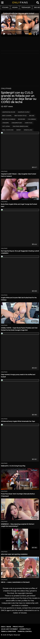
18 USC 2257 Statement (9, 629)
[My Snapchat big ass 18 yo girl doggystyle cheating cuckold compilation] (20, 228)
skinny (18, 130)
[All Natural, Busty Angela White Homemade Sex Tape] (20, 398)
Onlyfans (6, 88)
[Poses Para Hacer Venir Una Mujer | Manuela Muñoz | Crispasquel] (20, 479)
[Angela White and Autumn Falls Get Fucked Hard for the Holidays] (20, 274)
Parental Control (25, 631)
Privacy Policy (18, 627)
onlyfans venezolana (20, 126)
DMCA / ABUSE (6, 627)
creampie (5, 122)
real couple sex (7, 130)
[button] (4, 6)
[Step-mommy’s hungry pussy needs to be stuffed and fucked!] (20, 351)
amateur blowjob (8, 112)
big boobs (21, 119)
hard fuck (28, 122)
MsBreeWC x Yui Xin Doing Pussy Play (13, 466)
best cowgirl (7, 115)
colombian (32, 119)
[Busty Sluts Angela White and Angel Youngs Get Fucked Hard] (20, 189)
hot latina (6, 126)
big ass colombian (8, 119)
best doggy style (20, 115)
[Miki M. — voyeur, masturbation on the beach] (20, 567)
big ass (31, 115)
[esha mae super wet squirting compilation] (20, 539)
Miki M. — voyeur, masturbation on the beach (15, 582)
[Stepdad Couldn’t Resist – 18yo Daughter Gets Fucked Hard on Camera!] (20, 151)
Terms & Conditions (8, 631)
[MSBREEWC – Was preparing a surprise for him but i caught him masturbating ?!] (20, 509)
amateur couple (23, 112)
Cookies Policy (25, 629)
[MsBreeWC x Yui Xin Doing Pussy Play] (20, 443)
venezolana (28, 130)
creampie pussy (17, 122)
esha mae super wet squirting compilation (14, 554)
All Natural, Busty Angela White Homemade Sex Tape (18, 421)
